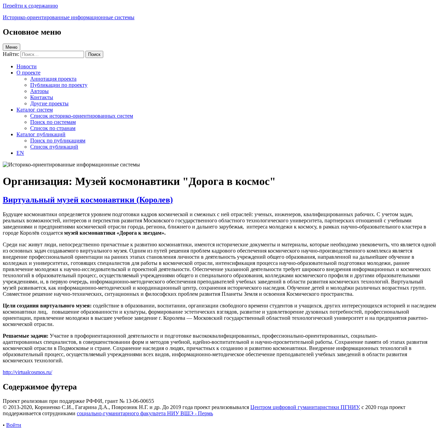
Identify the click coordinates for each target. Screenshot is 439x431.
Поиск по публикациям (57, 140)
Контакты (41, 97)
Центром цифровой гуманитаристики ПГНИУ (304, 407)
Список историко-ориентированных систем (81, 116)
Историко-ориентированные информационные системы (68, 17)
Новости (26, 66)
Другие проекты (49, 103)
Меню (11, 47)
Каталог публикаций (41, 134)
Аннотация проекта (53, 79)
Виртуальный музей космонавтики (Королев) (88, 199)
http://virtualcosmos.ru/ (27, 372)
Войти (13, 425)
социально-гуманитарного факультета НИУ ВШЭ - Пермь (145, 413)
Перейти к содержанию (30, 6)
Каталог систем (34, 110)
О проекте (28, 72)
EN (20, 153)
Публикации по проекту (58, 85)
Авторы (39, 91)
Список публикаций (54, 147)
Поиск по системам (53, 122)
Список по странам (52, 128)
